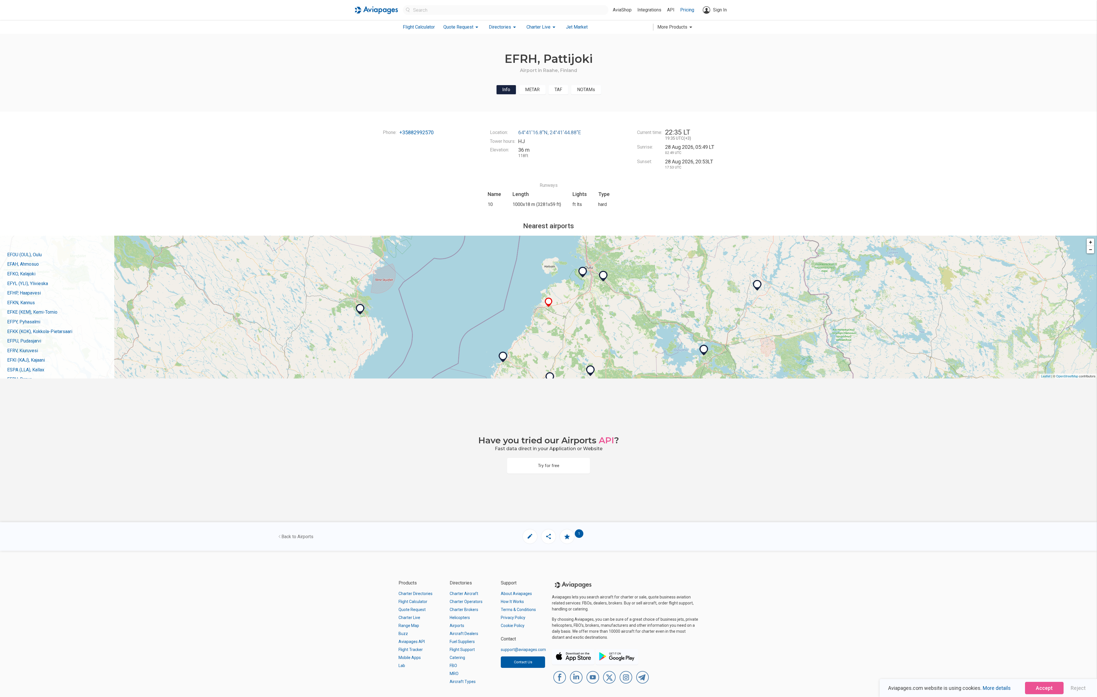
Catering (457, 657)
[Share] (548, 536)
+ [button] (1090, 242)
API (670, 10)
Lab (402, 665)
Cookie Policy (513, 625)
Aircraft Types (463, 681)
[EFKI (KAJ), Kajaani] (703, 350)
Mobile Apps (410, 657)
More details (997, 688)
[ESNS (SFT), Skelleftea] (360, 309)
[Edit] (530, 536)
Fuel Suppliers (462, 641)
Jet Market (577, 27)
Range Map (409, 625)
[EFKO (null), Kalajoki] (503, 357)
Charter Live (409, 617)
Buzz (403, 633)
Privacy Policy (513, 617)
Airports (457, 625)
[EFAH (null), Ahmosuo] (603, 276)
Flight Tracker (411, 649)
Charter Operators (466, 601)
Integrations (649, 10)
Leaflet (1045, 376)
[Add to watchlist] (567, 536)
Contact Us (523, 662)
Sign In (720, 10)
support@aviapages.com (523, 649)
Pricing (687, 10)
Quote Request (412, 609)
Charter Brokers (464, 609)
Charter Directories (416, 593)
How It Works (512, 601)
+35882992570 (416, 132)
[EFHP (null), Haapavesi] (590, 370)
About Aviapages (516, 593)
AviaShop (622, 10)
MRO (454, 673)
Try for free (548, 465)
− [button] (1090, 250)
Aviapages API (412, 641)
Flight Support (462, 649)
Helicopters (460, 617)
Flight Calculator (419, 27)
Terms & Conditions (518, 609)
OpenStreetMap (1067, 376)
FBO (453, 665)
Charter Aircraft (464, 593)
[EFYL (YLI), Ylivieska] (550, 377)
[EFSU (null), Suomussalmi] (757, 285)
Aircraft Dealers (464, 633)
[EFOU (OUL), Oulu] (582, 272)
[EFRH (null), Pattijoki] (548, 302)
